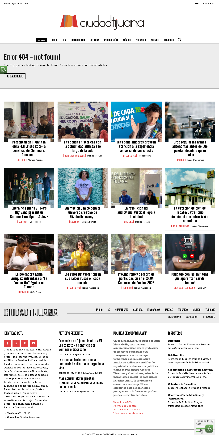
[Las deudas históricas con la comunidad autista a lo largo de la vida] (83, 122)
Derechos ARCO (122, 402)
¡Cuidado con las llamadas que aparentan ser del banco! (189, 278)
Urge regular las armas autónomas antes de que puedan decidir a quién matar (190, 148)
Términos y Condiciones (128, 413)
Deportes (23, 292)
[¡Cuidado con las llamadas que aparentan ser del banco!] (190, 254)
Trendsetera (144, 156)
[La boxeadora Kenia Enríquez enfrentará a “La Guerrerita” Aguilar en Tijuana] (29, 254)
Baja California (181, 226)
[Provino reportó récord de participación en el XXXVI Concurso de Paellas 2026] (136, 254)
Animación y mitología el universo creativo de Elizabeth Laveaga (82, 212)
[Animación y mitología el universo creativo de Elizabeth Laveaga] (83, 188)
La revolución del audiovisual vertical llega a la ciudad (136, 212)
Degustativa (129, 155)
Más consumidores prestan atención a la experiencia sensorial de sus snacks (136, 146)
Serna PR (202, 288)
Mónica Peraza (35, 160)
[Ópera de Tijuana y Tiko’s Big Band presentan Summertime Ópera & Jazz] (29, 188)
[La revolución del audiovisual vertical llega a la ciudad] (136, 188)
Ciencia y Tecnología (184, 288)
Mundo (180, 160)
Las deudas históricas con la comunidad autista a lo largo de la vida (82, 146)
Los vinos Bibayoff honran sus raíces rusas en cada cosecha (82, 278)
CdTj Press (35, 222)
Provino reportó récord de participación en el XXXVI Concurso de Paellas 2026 (136, 278)
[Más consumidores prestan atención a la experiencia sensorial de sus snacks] (136, 122)
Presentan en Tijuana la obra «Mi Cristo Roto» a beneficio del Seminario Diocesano (29, 148)
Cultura (21, 160)
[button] (179, 40)
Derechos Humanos (75, 155)
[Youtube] (33, 343)
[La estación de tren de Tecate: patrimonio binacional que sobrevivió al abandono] (190, 188)
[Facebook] (7, 343)
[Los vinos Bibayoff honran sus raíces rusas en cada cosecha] (83, 254)
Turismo (127, 288)
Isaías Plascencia (195, 160)
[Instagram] (16, 343)
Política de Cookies (125, 405)
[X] (24, 343)
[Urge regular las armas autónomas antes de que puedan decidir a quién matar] (190, 122)
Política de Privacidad (126, 409)
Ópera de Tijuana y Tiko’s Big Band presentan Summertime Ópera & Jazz (29, 212)
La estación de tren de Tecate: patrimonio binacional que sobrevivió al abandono (189, 214)
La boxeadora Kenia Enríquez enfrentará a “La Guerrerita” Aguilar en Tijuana (29, 280)
